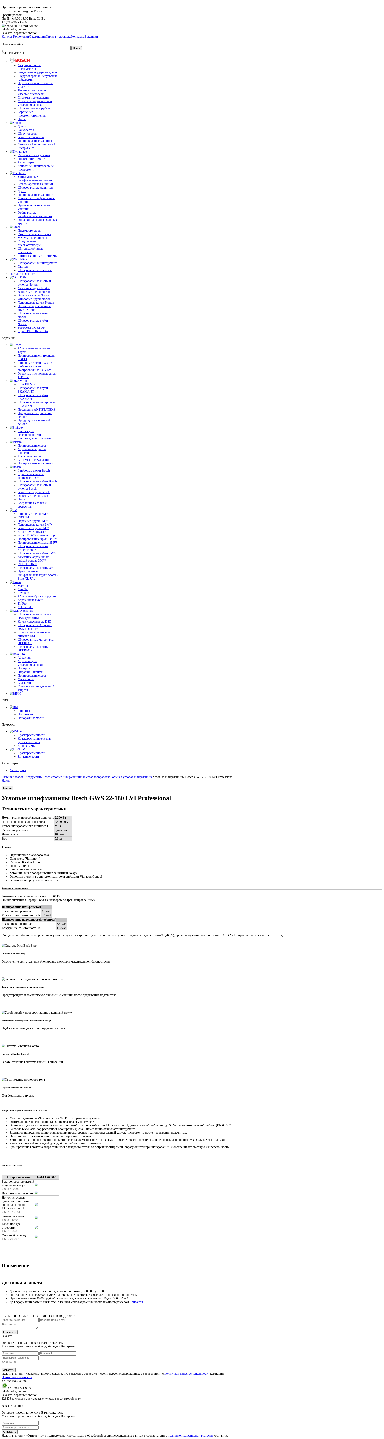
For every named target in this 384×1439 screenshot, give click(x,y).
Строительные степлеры (34, 234)
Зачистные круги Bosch (34, 492)
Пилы (22, 119)
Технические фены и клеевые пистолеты (32, 92)
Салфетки (24, 682)
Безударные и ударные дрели (37, 72)
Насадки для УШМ (23, 273)
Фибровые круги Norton (34, 299)
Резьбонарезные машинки (35, 184)
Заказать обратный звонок (19, 33)
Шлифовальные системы (35, 270)
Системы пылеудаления (34, 97)
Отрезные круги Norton (34, 295)
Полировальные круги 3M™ (37, 539)
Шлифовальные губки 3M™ (37, 553)
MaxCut (23, 585)
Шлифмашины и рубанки (35, 108)
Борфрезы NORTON (31, 327)
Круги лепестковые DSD (35, 621)
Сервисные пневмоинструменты (32, 113)
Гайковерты (26, 130)
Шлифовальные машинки (35, 187)
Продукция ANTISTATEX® (37, 409)
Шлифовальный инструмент (37, 263)
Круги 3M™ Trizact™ (32, 531)
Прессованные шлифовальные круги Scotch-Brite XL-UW (38, 575)
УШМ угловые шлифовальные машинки (35, 178)
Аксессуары (26, 162)
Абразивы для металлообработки (30, 662)
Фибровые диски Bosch (34, 470)
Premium (23, 592)
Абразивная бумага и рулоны (37, 596)
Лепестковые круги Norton (36, 302)
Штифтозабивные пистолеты (37, 255)
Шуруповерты (27, 133)
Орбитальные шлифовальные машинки (35, 214)
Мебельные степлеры (32, 237)
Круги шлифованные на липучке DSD (34, 634)
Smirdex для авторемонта (35, 438)
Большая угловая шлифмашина (131, 777)
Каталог (17, 777)
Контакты (136, 1302)
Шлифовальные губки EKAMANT (33, 396)
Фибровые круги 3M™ (33, 513)
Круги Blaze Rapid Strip (33, 331)
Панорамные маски (31, 718)
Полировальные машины (35, 140)
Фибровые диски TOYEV (35, 362)
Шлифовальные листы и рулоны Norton (34, 282)
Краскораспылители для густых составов (34, 740)
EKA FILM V (27, 384)
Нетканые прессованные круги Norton (34, 307)
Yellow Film (25, 607)
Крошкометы (26, 745)
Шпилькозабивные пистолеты (30, 250)
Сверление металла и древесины (32, 504)
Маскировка (26, 679)
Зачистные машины (31, 137)
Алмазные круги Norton (34, 288)
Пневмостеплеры (29, 230)
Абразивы (24, 657)
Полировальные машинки (35, 194)
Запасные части (28, 756)
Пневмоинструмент (31, 158)
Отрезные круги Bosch (33, 495)
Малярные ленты (29, 456)
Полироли (25, 668)
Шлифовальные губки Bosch (37, 481)
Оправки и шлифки (31, 672)
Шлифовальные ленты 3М (36, 567)
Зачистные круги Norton (34, 291)
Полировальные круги (33, 445)
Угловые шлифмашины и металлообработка (35, 102)
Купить (7, 788)
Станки (23, 266)
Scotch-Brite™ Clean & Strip (36, 535)
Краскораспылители (31, 735)
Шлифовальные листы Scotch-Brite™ (33, 547)
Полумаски (25, 714)
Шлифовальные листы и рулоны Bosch (34, 486)
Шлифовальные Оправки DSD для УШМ (35, 626)
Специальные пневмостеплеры (29, 243)
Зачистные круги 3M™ (33, 528)
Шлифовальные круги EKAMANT (33, 389)
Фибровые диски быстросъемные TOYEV (34, 368)
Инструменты (32, 777)
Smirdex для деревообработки (29, 432)
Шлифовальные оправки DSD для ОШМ (34, 616)
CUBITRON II (27, 564)
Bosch (46, 777)
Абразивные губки (30, 600)
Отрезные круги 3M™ (33, 521)
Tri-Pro (22, 603)
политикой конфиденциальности (186, 1373)
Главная (7, 777)
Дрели (22, 126)
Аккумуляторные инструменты (29, 67)
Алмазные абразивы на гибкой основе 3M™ (33, 558)
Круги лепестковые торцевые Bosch (31, 475)
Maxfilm (23, 589)
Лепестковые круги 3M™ (35, 524)
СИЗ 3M (23, 517)
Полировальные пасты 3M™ (37, 542)
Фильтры (24, 710)
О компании (10, 1377)
